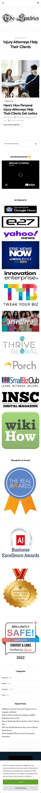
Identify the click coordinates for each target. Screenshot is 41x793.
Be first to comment (17, 120)
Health (4, 683)
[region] (20, 776)
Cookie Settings (20, 788)
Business (5, 678)
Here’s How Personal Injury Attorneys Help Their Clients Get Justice (20, 109)
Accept (20, 782)
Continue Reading (11, 125)
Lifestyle (9, 101)
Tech (3, 695)
